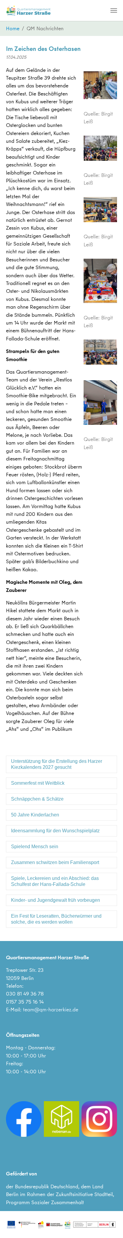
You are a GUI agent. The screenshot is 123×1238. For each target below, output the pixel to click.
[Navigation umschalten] (113, 10)
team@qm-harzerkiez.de (50, 1009)
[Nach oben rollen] (109, 1224)
